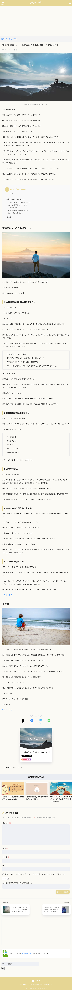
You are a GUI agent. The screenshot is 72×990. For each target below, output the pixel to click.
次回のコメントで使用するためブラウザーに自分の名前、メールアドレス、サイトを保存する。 (35, 874)
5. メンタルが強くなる (15, 213)
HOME (37, 980)
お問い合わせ (48, 984)
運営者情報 (23, 984)
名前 (5, 848)
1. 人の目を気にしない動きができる (19, 202)
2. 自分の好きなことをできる (17, 205)
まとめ (8, 217)
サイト (4, 866)
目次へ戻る (8, 595)
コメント (6, 823)
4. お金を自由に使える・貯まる (18, 210)
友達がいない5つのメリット (15, 199)
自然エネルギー (27, 953)
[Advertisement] (36, 22)
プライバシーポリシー (35, 984)
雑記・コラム (17, 767)
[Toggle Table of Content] (11, 193)
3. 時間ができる (13, 208)
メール (5, 857)
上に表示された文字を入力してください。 (17, 883)
